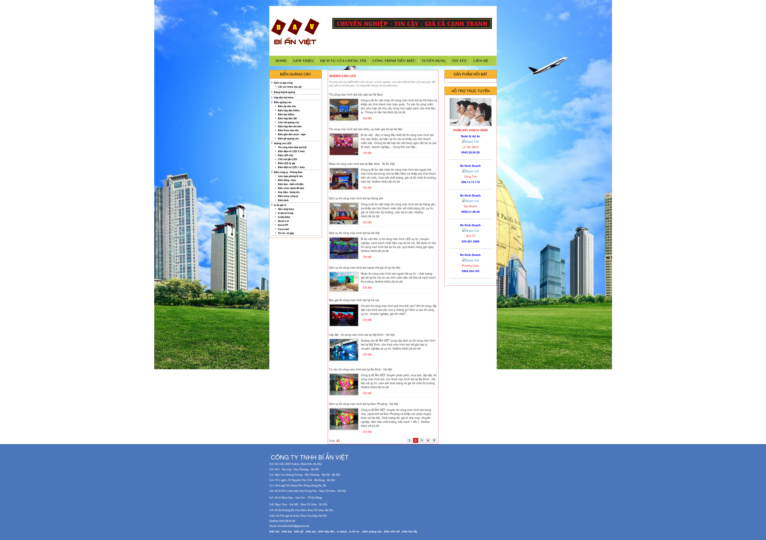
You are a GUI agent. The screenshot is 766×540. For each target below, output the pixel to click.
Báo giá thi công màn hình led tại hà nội (354, 300)
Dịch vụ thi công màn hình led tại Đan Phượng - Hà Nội (363, 404)
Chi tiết (367, 118)
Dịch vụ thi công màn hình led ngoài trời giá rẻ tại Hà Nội (364, 268)
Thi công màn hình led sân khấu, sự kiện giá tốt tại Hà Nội (365, 129)
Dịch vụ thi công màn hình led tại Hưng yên (356, 198)
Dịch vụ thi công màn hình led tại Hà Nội (354, 233)
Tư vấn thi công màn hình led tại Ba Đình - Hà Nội (360, 369)
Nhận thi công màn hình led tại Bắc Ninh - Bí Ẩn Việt (362, 164)
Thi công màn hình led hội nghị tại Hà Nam (356, 94)
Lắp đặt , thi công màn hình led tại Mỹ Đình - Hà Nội (362, 335)
